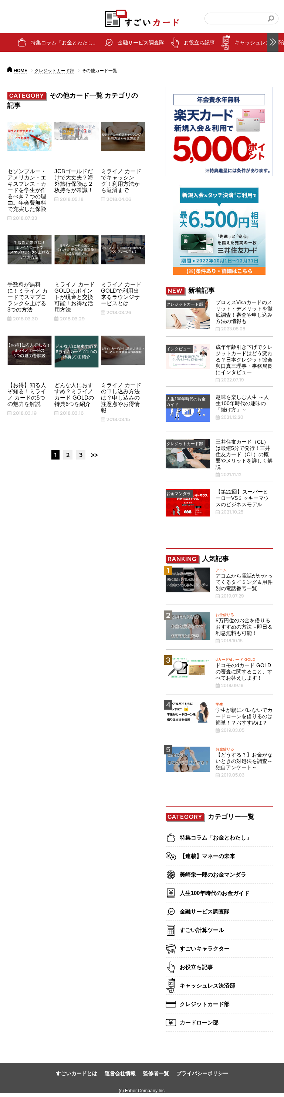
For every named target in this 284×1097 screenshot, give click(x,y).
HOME (20, 70)
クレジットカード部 (54, 70)
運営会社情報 (120, 1073)
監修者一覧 (156, 1073)
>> (94, 454)
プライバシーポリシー (202, 1073)
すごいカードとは (76, 1073)
